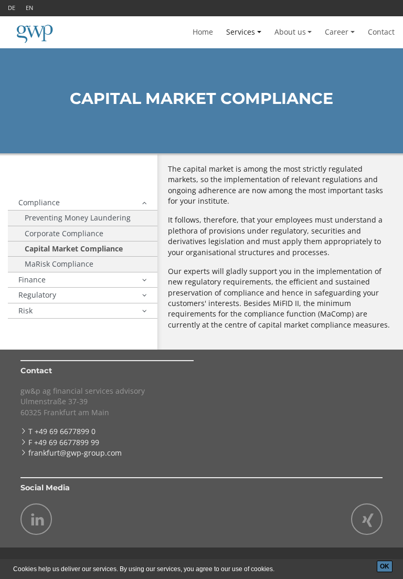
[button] (144, 202)
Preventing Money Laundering (78, 218)
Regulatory (37, 295)
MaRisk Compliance (59, 264)
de (11, 8)
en (29, 8)
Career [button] (336, 32)
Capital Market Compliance (74, 249)
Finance (32, 280)
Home (203, 32)
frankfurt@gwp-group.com (75, 453)
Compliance (39, 202)
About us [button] (290, 32)
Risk (25, 310)
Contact (381, 32)
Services (240, 32)
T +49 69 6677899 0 (62, 431)
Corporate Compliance (64, 233)
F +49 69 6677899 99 (63, 442)
